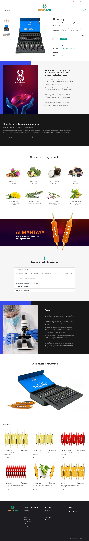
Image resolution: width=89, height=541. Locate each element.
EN (74, 1)
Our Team (47, 519)
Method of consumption (22, 269)
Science (7, 1)
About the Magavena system (31, 513)
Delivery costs (27, 526)
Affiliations (47, 515)
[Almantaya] (30, 28)
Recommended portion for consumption (27, 283)
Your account (48, 510)
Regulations (27, 519)
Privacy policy (27, 521)
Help (25, 523)
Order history (48, 513)
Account (83, 1)
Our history (26, 510)
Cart (84, 10)
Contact (26, 528)
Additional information (22, 290)
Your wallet (48, 517)
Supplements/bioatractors (69, 48)
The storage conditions (22, 286)
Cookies (26, 517)
